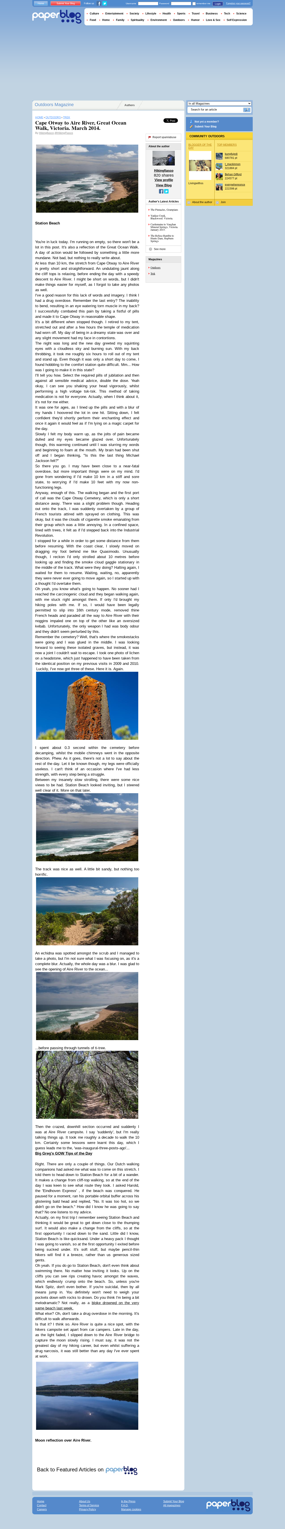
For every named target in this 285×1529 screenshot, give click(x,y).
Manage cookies (131, 1509)
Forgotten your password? (238, 3)
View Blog (164, 185)
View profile (164, 180)
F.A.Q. (124, 1505)
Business (212, 13)
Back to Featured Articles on (71, 1469)
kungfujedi (231, 153)
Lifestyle (150, 13)
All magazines (171, 1505)
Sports (181, 13)
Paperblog (56, 17)
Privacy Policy (87, 1509)
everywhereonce (235, 184)
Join (223, 202)
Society (134, 13)
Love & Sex (213, 20)
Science (241, 13)
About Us (84, 1501)
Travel (196, 13)
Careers (42, 1509)
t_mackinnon (232, 164)
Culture (94, 13)
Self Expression (237, 20)
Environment (159, 20)
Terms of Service (89, 1505)
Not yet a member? (207, 121)
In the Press (128, 1501)
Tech (227, 13)
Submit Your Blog (205, 126)
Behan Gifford (233, 174)
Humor (195, 20)
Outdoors (156, 267)
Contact (41, 1505)
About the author (202, 202)
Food (93, 20)
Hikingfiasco (46, 133)
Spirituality (137, 20)
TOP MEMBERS (227, 144)
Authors (129, 105)
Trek (153, 273)
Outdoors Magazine (54, 104)
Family (120, 20)
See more (160, 249)
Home (41, 3)
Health (167, 13)
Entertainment (114, 13)
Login (218, 3)
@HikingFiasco (64, 133)
